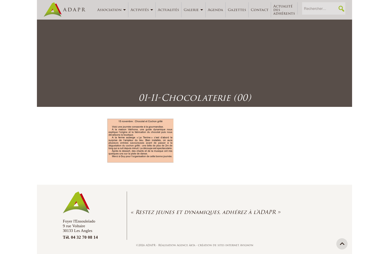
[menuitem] (111, 9)
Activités (140, 10)
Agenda (215, 10)
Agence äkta (186, 245)
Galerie (191, 10)
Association (109, 10)
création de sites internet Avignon (225, 245)
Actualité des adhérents (284, 9)
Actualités (168, 10)
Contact (260, 10)
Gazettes (237, 10)
